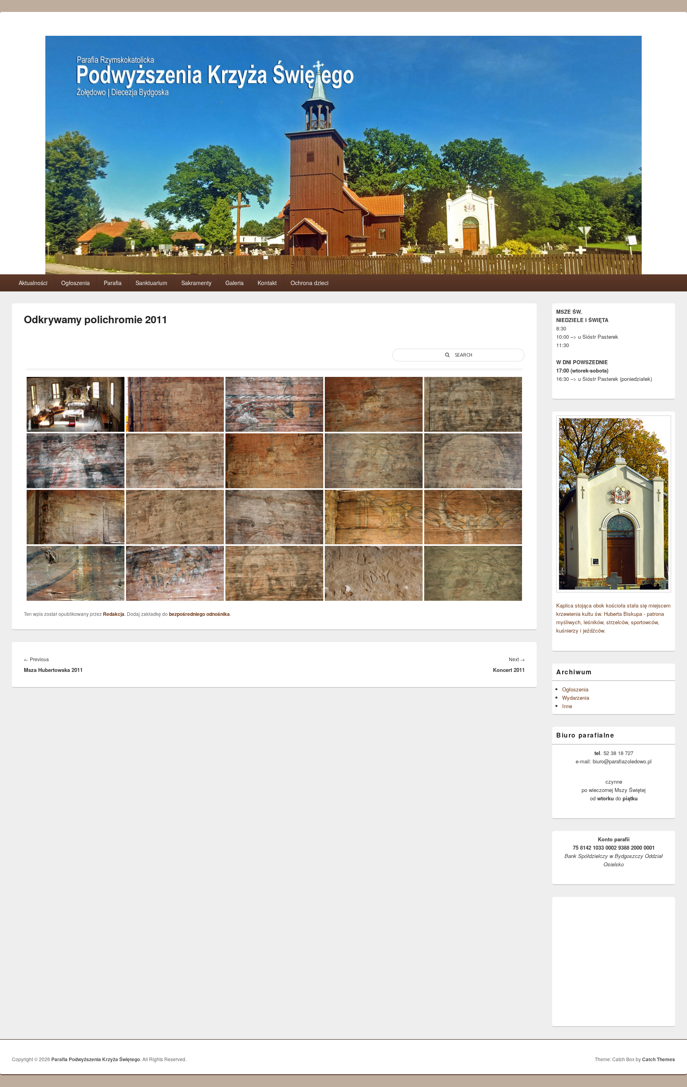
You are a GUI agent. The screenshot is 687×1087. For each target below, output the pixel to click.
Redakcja (113, 613)
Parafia (113, 283)
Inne (567, 706)
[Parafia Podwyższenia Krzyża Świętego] (343, 271)
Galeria (234, 283)
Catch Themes (658, 1059)
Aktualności (33, 283)
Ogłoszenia (75, 283)
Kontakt (267, 283)
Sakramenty (196, 283)
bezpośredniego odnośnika (199, 613)
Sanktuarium (151, 283)
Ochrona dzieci (309, 283)
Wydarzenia (575, 697)
